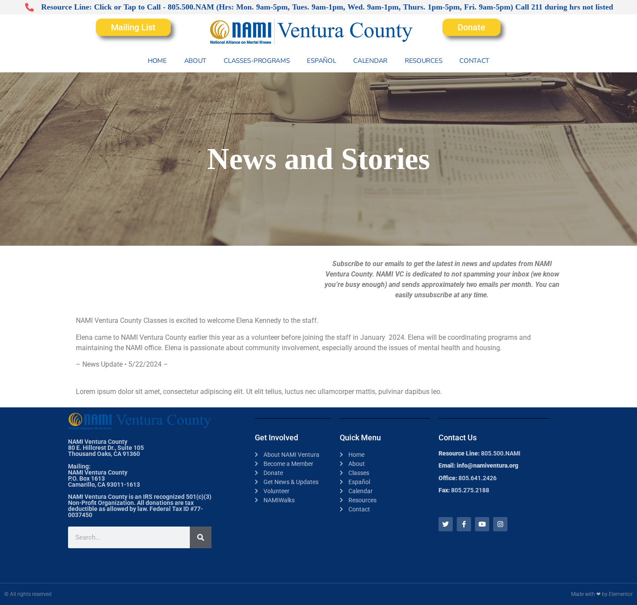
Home (157, 60)
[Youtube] (482, 524)
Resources (423, 60)
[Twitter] (446, 524)
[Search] (200, 537)
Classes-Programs (256, 60)
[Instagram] (500, 524)
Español (321, 60)
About (195, 60)
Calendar (370, 60)
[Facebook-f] (464, 524)
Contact (474, 60)
